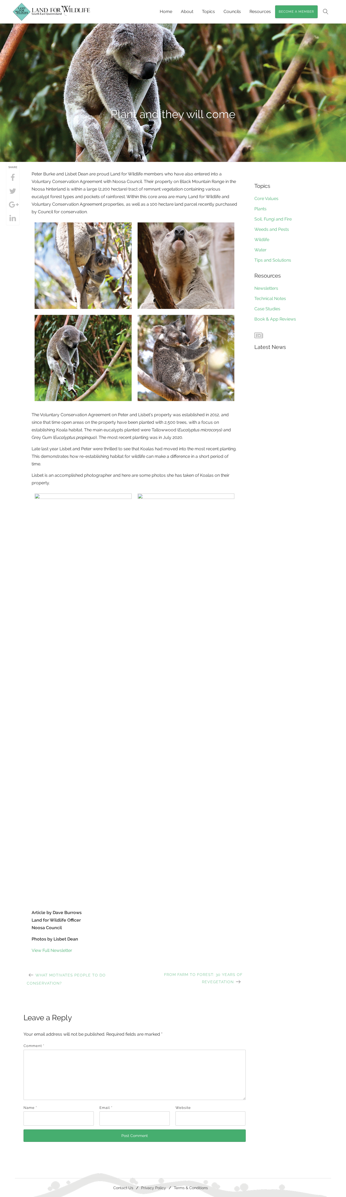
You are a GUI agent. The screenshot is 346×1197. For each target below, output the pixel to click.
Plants (260, 208)
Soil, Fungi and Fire (273, 219)
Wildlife (261, 239)
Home (166, 11)
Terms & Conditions (191, 1187)
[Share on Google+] (12, 205)
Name (30, 1108)
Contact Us (123, 1187)
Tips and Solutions (272, 260)
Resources (260, 11)
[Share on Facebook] (12, 178)
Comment (34, 1046)
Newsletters (266, 288)
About (187, 11)
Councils (232, 11)
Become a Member (296, 12)
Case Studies (267, 308)
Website (183, 1108)
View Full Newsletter (52, 950)
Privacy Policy (153, 1187)
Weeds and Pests (271, 229)
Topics (208, 11)
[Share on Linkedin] (12, 218)
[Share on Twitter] (12, 191)
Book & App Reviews (275, 319)
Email (105, 1108)
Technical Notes (270, 298)
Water (260, 249)
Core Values (266, 198)
